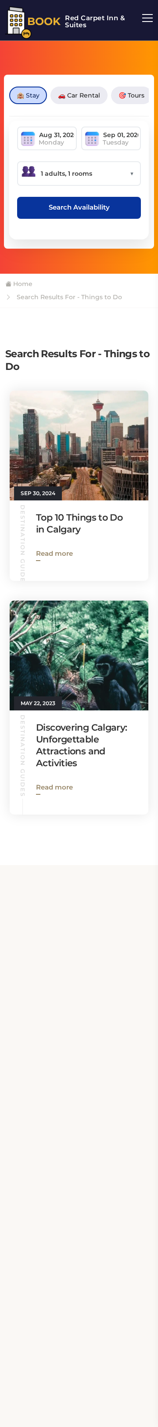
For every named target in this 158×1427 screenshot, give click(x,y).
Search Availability (79, 207)
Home (21, 284)
